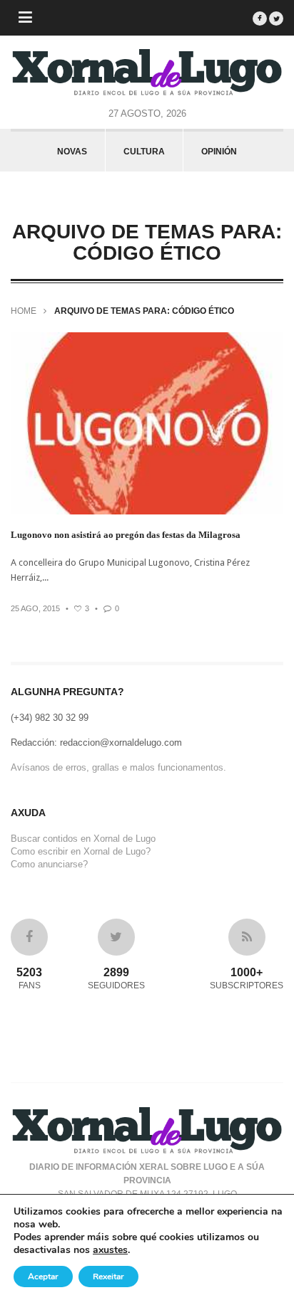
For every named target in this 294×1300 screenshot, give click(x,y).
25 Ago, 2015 (35, 608)
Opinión (219, 152)
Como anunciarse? (49, 864)
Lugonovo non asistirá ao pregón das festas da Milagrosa (125, 534)
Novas (72, 152)
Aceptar (43, 1276)
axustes (110, 1250)
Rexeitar (108, 1276)
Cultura (144, 152)
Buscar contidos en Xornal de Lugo (83, 838)
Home (23, 311)
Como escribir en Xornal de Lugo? (81, 851)
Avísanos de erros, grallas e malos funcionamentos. (118, 767)
